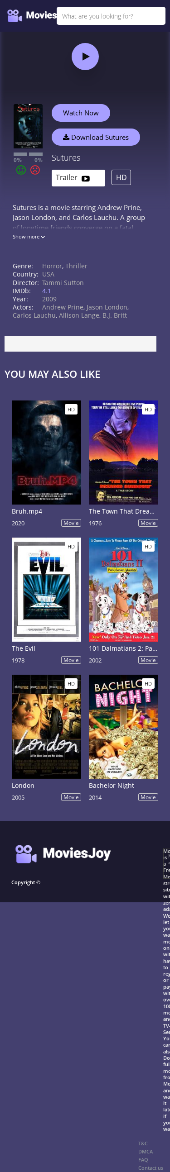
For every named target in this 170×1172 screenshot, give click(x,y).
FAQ (143, 1159)
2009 (49, 299)
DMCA (145, 1151)
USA (48, 274)
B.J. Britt (114, 315)
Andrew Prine (62, 307)
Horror (52, 266)
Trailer (67, 177)
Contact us (150, 1167)
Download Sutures (99, 137)
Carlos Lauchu (34, 315)
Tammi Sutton (63, 282)
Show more (27, 236)
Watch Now (81, 112)
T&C (143, 1143)
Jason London (107, 307)
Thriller (76, 266)
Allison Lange (79, 315)
